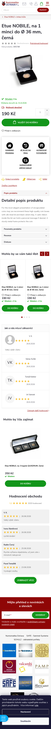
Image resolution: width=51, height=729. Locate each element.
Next (47, 254)
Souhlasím (25, 721)
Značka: (9, 185)
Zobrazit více (25, 580)
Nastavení (26, 711)
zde (36, 705)
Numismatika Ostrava (15, 636)
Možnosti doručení (14, 107)
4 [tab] (29, 317)
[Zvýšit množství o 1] (47, 110)
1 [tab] (22, 317)
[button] (25, 479)
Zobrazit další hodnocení (37, 410)
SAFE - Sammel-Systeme (37, 636)
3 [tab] (26, 317)
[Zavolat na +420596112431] (31, 4)
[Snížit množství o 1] (47, 114)
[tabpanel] (13, 286)
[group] (25, 457)
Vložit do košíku (28, 122)
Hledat (43, 10)
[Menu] (47, 3)
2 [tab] (24, 317)
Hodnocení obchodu (25, 496)
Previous (42, 254)
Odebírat (40, 615)
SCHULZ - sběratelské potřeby (27, 639)
